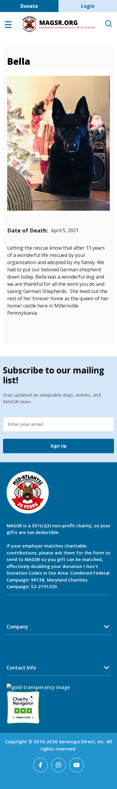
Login (87, 6)
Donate (29, 6)
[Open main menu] (8, 26)
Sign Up (58, 446)
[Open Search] (108, 24)
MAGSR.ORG (58, 24)
